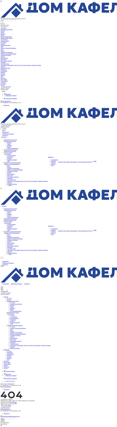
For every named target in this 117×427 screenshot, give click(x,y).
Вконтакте (6, 105)
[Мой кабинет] (1, 259)
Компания (9, 352)
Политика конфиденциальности (11, 416)
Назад (10, 298)
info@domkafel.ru (6, 101)
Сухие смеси (13, 317)
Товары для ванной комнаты (18, 328)
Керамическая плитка (16, 304)
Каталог (9, 299)
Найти (2, 419)
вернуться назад (5, 402)
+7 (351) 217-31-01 (6, 86)
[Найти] (2, 22)
